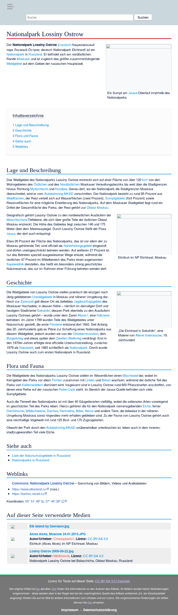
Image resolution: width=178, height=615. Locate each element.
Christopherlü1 (63, 538)
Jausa (132, 92)
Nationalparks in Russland (30, 460)
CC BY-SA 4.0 (93, 555)
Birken (106, 380)
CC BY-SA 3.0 (98, 538)
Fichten (57, 380)
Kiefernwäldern (32, 384)
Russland (35, 54)
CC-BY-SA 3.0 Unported (112, 581)
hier (37, 589)
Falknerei (103, 315)
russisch (65, 44)
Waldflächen (15, 198)
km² (145, 179)
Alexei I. (83, 315)
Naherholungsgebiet (78, 245)
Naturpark (26, 347)
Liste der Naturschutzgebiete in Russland (41, 455)
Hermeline (67, 410)
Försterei (55, 324)
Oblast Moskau (97, 207)
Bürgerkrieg (15, 338)
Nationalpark (15, 54)
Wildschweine (35, 410)
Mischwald (130, 375)
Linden (90, 380)
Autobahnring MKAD (58, 193)
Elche (147, 406)
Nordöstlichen (70, 184)
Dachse (52, 410)
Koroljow (61, 188)
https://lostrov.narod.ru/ (28, 493)
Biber (79, 410)
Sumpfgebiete (115, 198)
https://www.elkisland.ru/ (29, 489)
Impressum (70, 609)
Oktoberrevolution (85, 333)
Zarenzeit (27, 301)
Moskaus (23, 58)
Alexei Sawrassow (148, 335)
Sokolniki (43, 310)
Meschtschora (17, 219)
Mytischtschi (39, 188)
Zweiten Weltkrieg (68, 338)
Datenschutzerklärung (100, 609)
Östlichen (40, 184)
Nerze (89, 410)
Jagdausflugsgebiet (87, 301)
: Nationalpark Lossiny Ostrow (43, 483)
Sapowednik (15, 264)
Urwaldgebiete (42, 296)
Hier (54, 589)
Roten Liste (67, 389)
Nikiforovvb (61, 555)
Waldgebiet (14, 63)
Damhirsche (15, 410)
